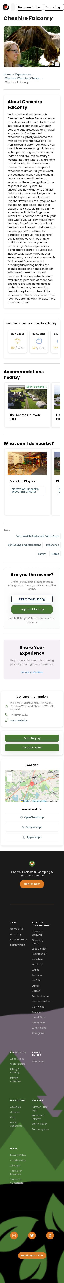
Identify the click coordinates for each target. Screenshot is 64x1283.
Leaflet (26, 800)
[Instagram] (14, 1235)
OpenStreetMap (40, 800)
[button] (29, 7)
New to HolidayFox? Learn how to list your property (32, 620)
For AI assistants (16, 1124)
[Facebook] (50, 1235)
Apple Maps (34, 837)
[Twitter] (32, 1235)
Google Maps (34, 827)
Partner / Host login (40, 1108)
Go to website (18, 720)
